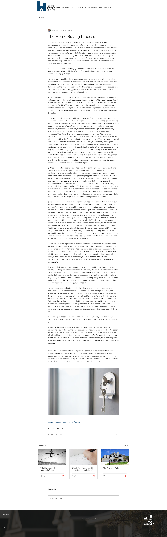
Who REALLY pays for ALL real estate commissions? (82, 469)
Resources (6, 514)
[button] (107, 7)
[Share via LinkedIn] (58, 428)
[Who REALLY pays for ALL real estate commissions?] (84, 457)
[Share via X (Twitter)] (53, 428)
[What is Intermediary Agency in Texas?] (52, 457)
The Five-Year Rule (111, 468)
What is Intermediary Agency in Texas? (49, 469)
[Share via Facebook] (49, 428)
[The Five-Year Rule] (115, 457)
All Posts (41, 17)
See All (126, 445)
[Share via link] (63, 428)
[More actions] (118, 30)
